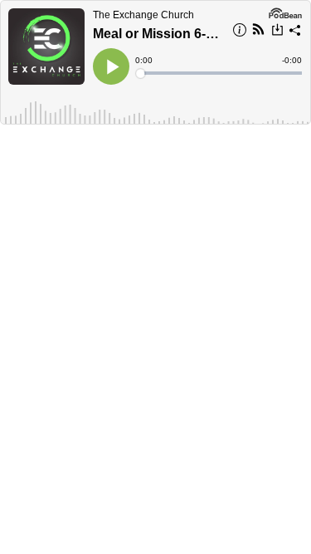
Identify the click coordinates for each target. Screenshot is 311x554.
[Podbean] (285, 11)
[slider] (220, 73)
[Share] (295, 32)
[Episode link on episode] (46, 46)
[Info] (240, 32)
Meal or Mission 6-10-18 (157, 34)
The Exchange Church (143, 15)
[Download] (277, 31)
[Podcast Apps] (258, 31)
